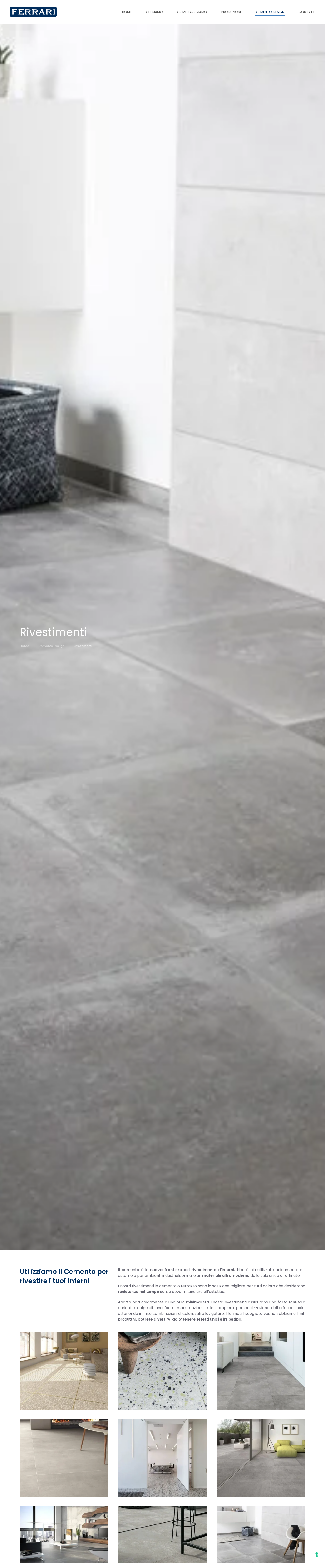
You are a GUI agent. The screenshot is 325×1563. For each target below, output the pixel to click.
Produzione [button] (231, 12)
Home (127, 12)
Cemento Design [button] (270, 12)
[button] (64, 1371)
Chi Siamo (154, 12)
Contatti (307, 12)
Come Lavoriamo (192, 12)
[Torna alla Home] (33, 11)
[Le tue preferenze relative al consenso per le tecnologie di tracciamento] (316, 1554)
